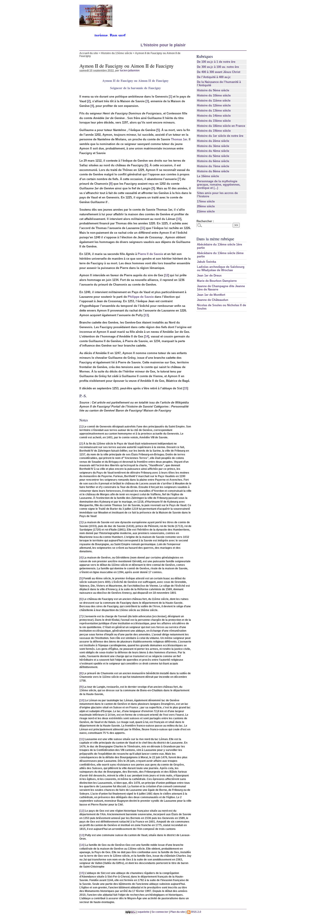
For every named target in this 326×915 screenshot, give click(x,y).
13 (146, 315)
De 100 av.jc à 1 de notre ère (216, 61)
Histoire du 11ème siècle (213, 100)
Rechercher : (205, 221)
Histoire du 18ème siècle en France (221, 125)
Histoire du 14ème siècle (214, 115)
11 (142, 228)
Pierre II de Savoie (150, 254)
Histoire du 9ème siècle (213, 90)
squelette (143, 911)
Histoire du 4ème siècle (213, 151)
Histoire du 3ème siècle (213, 146)
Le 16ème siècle (208, 176)
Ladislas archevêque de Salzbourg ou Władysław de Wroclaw (220, 268)
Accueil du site (88, 53)
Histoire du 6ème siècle (213, 161)
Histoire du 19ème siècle (214, 130)
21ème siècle (206, 211)
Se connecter (159, 911)
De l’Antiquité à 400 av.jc (214, 77)
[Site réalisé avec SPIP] (130, 911)
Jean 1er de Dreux (209, 275)
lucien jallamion (129, 70)
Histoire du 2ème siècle (213, 141)
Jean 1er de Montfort (211, 294)
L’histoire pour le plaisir (163, 45)
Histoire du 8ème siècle (213, 171)
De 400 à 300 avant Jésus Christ (218, 72)
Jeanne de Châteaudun (212, 300)
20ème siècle (206, 206)
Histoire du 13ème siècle (116, 53)
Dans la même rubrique (215, 238)
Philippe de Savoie (141, 296)
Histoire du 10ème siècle (214, 95)
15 (185, 388)
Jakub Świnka (206, 261)
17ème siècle (206, 201)
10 (178, 219)
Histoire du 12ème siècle (214, 105)
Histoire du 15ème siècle (214, 120)
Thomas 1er (179, 139)
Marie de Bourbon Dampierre (217, 280)
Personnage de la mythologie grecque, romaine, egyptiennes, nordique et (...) (218, 185)
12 (166, 275)
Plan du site (177, 911)
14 (146, 336)
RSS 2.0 (195, 911)
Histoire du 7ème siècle (213, 166)
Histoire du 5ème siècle (213, 156)
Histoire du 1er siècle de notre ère (220, 135)
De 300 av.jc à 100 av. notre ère (218, 67)
